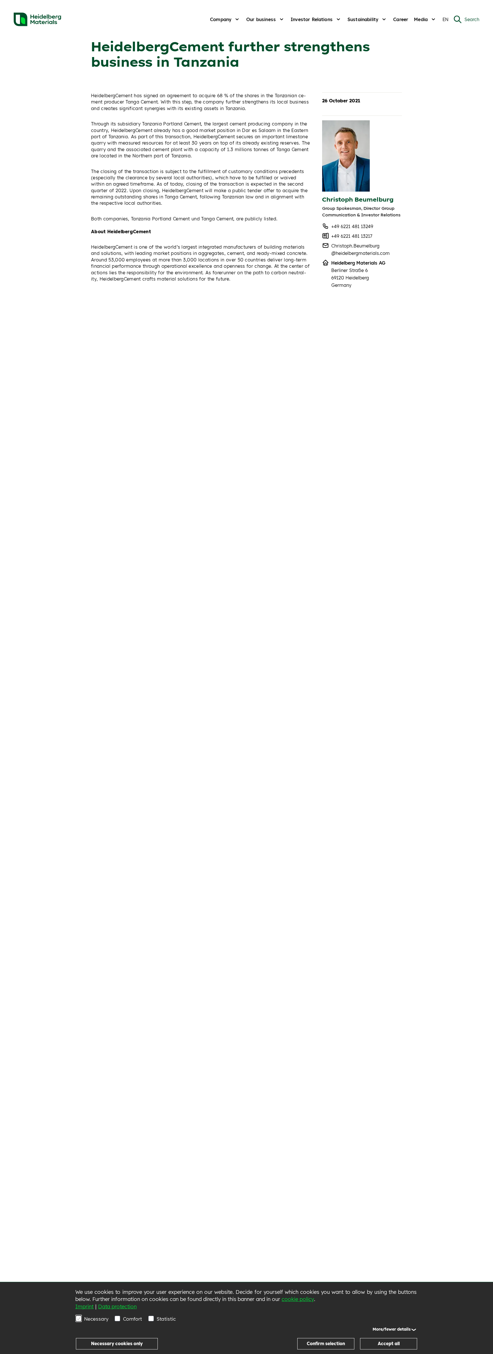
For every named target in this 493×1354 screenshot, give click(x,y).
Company (220, 19)
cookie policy (298, 1299)
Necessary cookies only (117, 1343)
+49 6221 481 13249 (352, 226)
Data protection (117, 1306)
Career (400, 19)
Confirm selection (326, 1343)
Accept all (389, 1343)
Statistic (166, 1319)
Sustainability (362, 19)
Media (421, 19)
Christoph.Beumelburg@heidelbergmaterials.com (360, 249)
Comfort (132, 1319)
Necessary (96, 1319)
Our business (261, 19)
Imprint (84, 1306)
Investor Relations (312, 19)
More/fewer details (392, 1329)
